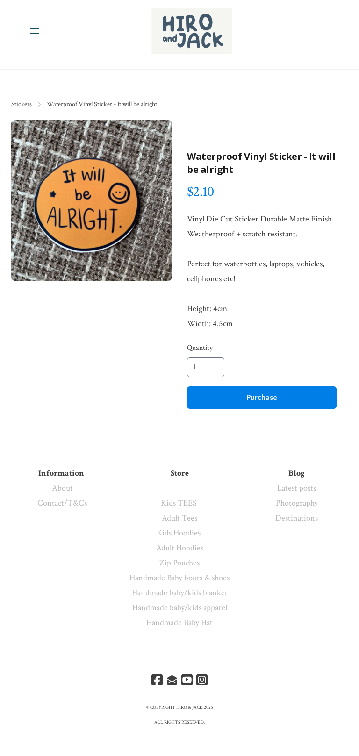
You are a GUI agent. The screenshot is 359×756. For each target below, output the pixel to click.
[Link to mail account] (172, 679)
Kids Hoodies (179, 533)
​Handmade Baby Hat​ (179, 622)
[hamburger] (34, 31)
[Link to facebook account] (157, 679)
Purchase (262, 397)
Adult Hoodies (179, 547)
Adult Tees (179, 518)
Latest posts (296, 488)
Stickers (21, 104)
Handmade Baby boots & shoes (179, 577)
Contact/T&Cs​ (62, 503)
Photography (297, 503)
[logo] (192, 30)
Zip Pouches (179, 562)
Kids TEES (180, 503)
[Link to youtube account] (187, 679)
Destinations (296, 518)
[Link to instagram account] (202, 679)
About (62, 488)
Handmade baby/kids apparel (179, 607)
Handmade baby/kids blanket (180, 592)
